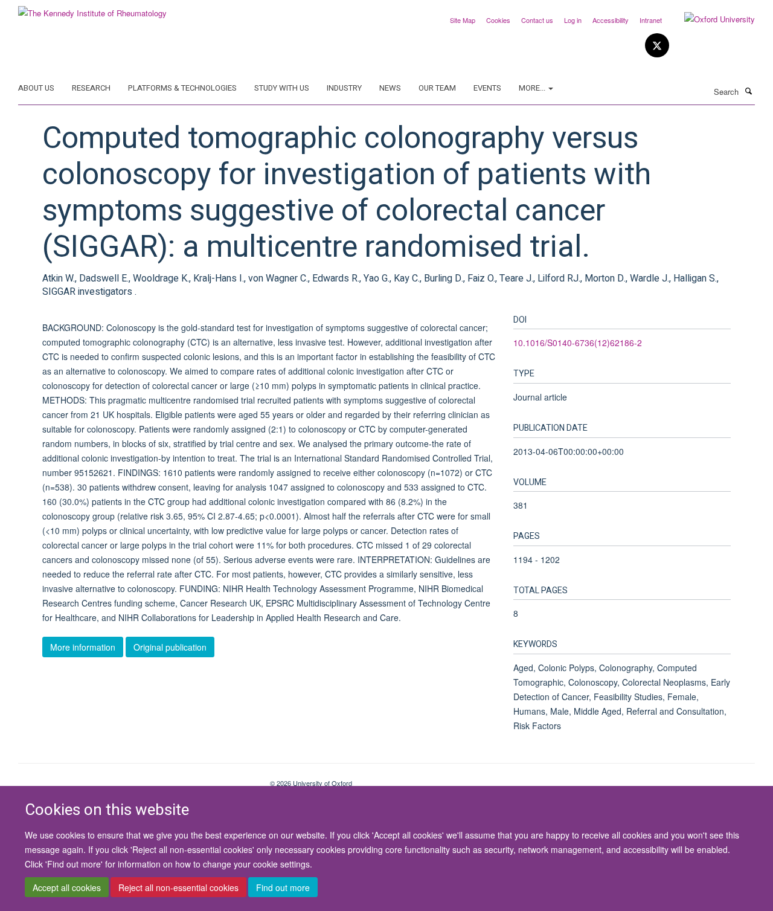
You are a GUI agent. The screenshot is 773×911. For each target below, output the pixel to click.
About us (36, 88)
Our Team (437, 88)
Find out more (283, 887)
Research (91, 88)
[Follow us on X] (657, 45)
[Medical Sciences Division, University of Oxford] (135, 779)
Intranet (651, 20)
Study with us (281, 88)
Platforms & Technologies (182, 88)
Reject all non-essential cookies (178, 887)
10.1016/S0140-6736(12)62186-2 (577, 342)
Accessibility (610, 20)
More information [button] (82, 647)
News (390, 88)
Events (487, 88)
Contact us (537, 20)
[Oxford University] (710, 19)
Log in (573, 20)
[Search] (748, 90)
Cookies (498, 20)
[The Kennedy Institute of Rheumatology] (92, 8)
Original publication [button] (170, 647)
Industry (344, 88)
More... (533, 88)
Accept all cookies (67, 887)
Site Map (462, 20)
